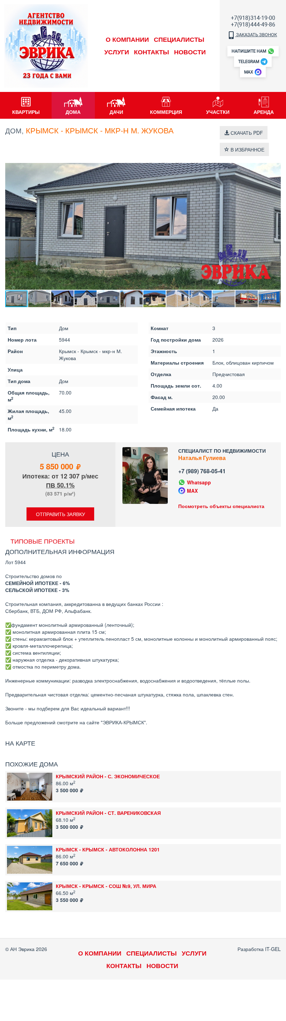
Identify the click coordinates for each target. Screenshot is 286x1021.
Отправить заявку (60, 513)
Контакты (151, 51)
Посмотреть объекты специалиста (221, 505)
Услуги (116, 51)
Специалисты (179, 39)
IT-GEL (273, 948)
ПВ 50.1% (60, 485)
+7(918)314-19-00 (253, 18)
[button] (274, 169)
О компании (127, 39)
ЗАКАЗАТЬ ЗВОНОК (256, 34)
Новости (190, 51)
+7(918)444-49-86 (253, 24)
